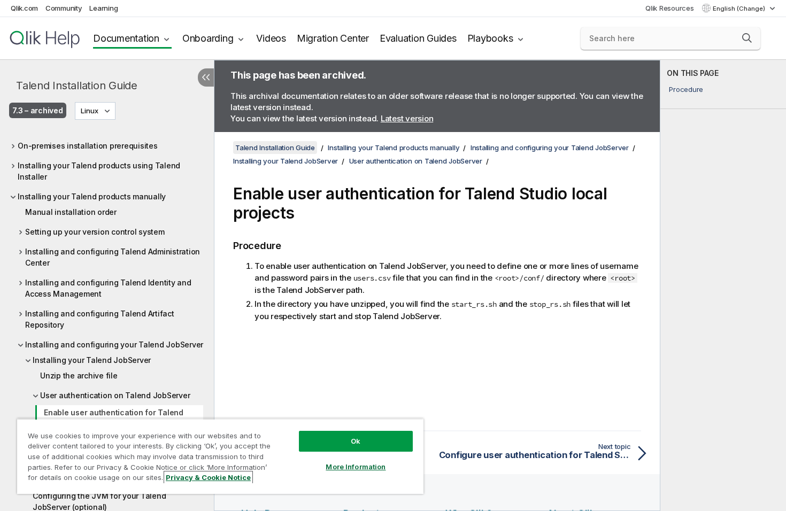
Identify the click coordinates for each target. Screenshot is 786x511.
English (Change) (740, 8)
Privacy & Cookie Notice (208, 477)
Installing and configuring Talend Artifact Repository (99, 319)
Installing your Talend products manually (92, 196)
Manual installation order (71, 211)
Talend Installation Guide (76, 85)
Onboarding (208, 38)
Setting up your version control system (95, 231)
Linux (89, 110)
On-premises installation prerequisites (88, 145)
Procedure (686, 89)
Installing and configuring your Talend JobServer (114, 344)
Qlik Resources (669, 8)
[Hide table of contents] (206, 77)
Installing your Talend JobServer (92, 360)
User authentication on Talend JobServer (115, 395)
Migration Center (333, 38)
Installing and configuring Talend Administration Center (112, 257)
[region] (220, 456)
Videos (271, 38)
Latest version (407, 118)
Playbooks (490, 38)
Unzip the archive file (79, 375)
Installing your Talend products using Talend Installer (99, 171)
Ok (355, 441)
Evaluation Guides (418, 38)
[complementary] (723, 285)
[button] (747, 38)
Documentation (126, 38)
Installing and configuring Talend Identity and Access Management (108, 288)
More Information (356, 466)
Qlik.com (24, 8)
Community (63, 8)
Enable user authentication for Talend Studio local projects (113, 418)
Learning (103, 8)
